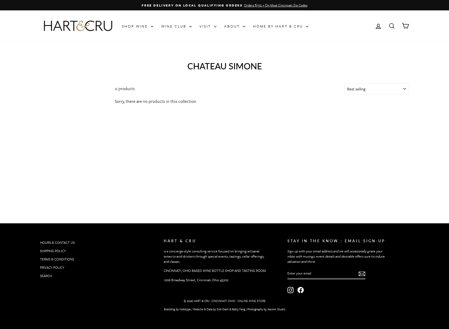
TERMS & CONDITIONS (57, 259)
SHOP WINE (135, 26)
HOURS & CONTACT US (57, 242)
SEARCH (46, 275)
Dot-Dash (223, 309)
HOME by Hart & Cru (279, 26)
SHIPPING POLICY (53, 250)
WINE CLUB (174, 26)
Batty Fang (238, 309)
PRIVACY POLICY (52, 267)
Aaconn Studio (276, 309)
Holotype (185, 309)
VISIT (206, 26)
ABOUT (232, 26)
